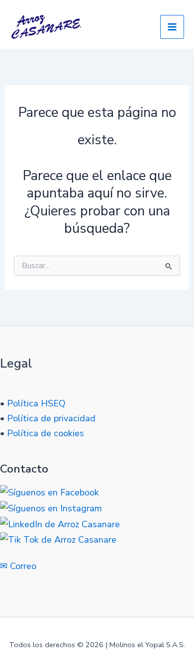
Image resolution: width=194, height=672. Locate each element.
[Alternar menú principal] (172, 27)
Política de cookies (45, 433)
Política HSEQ (36, 403)
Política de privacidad (51, 418)
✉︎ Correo (18, 566)
